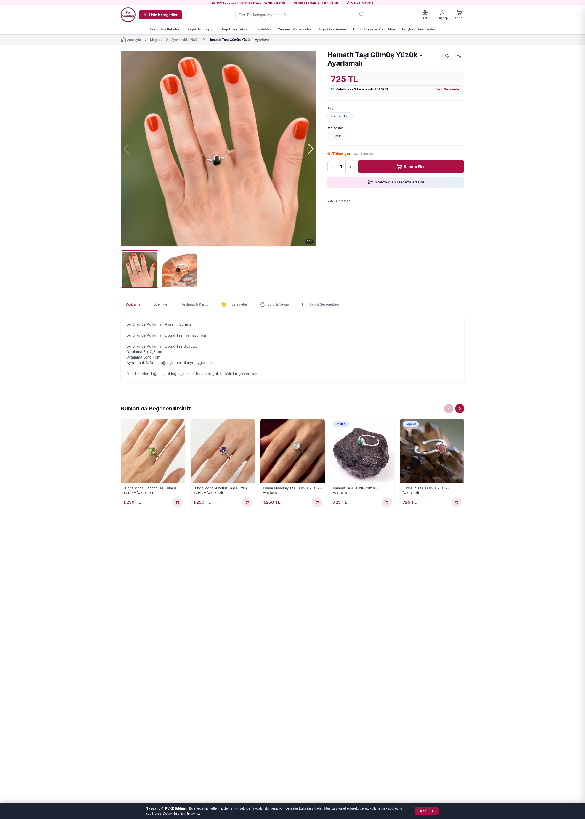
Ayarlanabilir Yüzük (185, 40)
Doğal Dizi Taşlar (200, 29)
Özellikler (160, 304)
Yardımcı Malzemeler (294, 29)
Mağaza (156, 40)
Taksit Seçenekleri (448, 89)
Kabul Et (426, 811)
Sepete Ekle (414, 166)
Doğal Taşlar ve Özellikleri (374, 29)
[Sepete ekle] (177, 502)
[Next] (459, 408)
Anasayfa (134, 40)
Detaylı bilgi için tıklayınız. (182, 813)
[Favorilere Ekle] (447, 56)
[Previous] (448, 408)
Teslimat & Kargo (194, 304)
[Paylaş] (459, 56)
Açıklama (133, 304)
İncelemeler (238, 304)
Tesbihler (263, 29)
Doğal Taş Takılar (235, 29)
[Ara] (361, 14)
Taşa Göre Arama (332, 29)
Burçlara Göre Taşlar (418, 29)
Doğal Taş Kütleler (164, 29)
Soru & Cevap (278, 304)
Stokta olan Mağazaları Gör (400, 182)
